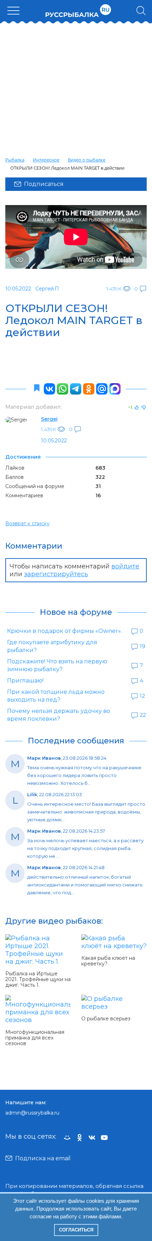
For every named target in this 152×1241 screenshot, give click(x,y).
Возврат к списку (27, 523)
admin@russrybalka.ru (32, 1113)
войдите (125, 566)
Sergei (49, 419)
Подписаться (44, 184)
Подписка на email (43, 1158)
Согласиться (76, 1229)
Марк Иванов (44, 758)
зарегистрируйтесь (56, 574)
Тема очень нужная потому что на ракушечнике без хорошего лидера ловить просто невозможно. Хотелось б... (84, 775)
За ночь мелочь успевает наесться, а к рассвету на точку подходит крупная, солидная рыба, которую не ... (85, 848)
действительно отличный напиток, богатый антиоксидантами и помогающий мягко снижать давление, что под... (84, 884)
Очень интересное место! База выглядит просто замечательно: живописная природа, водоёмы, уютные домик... (86, 811)
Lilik (32, 794)
